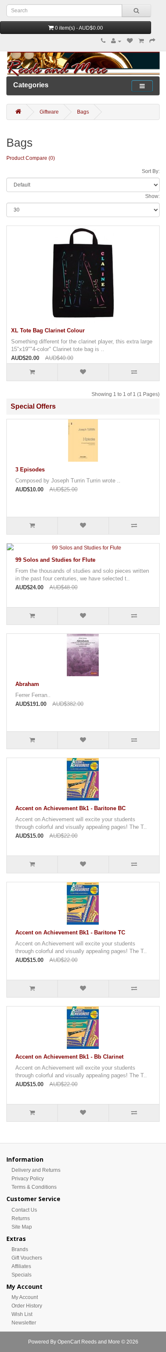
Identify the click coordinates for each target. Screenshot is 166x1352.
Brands (19, 1249)
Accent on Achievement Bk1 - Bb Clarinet (69, 1057)
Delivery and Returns (35, 1170)
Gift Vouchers (26, 1258)
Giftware (49, 112)
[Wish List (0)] (130, 41)
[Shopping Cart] (141, 41)
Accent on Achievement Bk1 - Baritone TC (70, 932)
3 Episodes (30, 469)
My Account (24, 1297)
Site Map (21, 1227)
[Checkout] (152, 41)
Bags (83, 112)
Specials (21, 1275)
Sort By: (151, 171)
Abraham (27, 684)
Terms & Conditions (34, 1187)
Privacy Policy (27, 1179)
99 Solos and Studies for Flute (55, 560)
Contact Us (24, 1210)
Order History (26, 1306)
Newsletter (23, 1323)
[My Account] (116, 41)
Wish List (21, 1314)
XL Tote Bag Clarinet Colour (48, 330)
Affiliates (21, 1266)
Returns (20, 1218)
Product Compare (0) (30, 158)
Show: (152, 196)
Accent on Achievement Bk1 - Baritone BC (70, 808)
